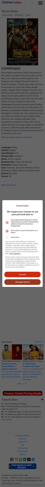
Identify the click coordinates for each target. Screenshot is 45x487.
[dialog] (22, 243)
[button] (22, 237)
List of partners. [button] (14, 253)
